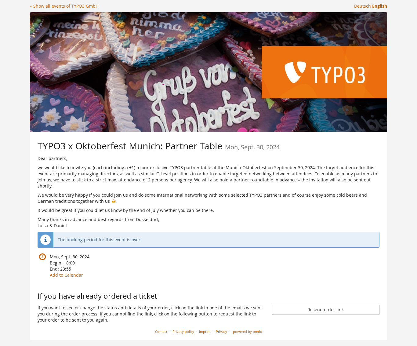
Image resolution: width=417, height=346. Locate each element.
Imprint (205, 331)
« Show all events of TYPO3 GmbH (64, 6)
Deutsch (362, 6)
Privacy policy (183, 331)
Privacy (221, 331)
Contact (161, 331)
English (379, 6)
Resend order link (325, 309)
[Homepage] (208, 72)
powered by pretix (247, 331)
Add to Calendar (66, 275)
